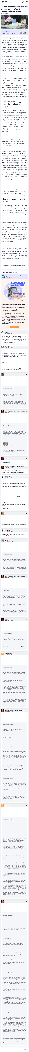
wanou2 (6, 332)
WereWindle (7, 476)
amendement (5, 126)
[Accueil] (4, 2)
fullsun (6, 458)
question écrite (5, 164)
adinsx (6, 540)
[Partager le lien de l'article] (3, 1050)
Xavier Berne (6, 31)
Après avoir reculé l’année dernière (13, 56)
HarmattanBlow (8, 653)
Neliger (6, 513)
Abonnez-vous (14, 327)
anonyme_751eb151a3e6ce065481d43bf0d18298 (15, 411)
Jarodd (6, 619)
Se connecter (8, 277)
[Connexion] (23, 2)
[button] (26, 2)
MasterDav (7, 346)
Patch (6, 374)
